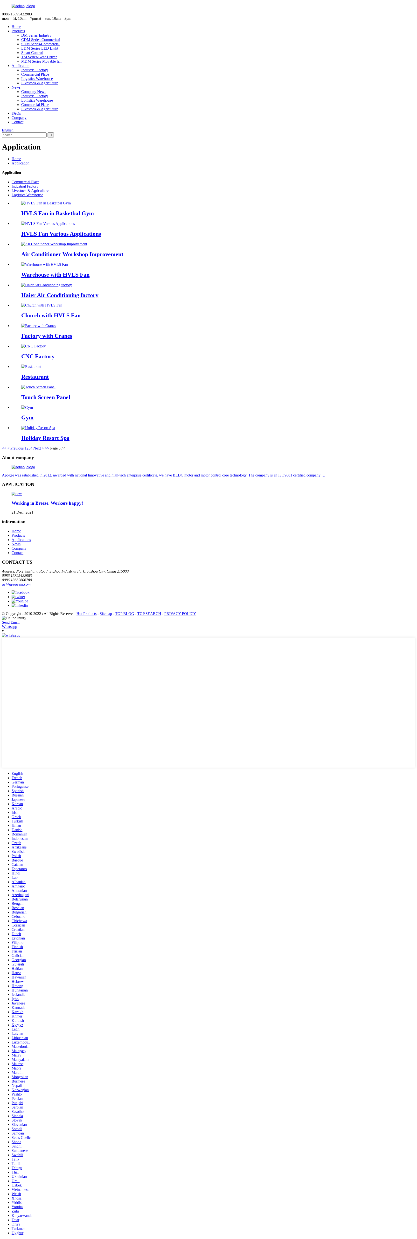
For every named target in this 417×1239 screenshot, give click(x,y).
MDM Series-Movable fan (41, 61)
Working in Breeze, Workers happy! (47, 503)
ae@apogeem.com (16, 584)
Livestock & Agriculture (39, 83)
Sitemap (106, 614)
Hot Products (86, 614)
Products (18, 31)
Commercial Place (35, 74)
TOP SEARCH (149, 614)
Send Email (11, 622)
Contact (17, 122)
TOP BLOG (124, 614)
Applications (21, 540)
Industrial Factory (34, 70)
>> (47, 448)
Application (20, 66)
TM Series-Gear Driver (39, 57)
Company (19, 118)
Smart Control (32, 53)
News (16, 87)
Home (16, 27)
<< (4, 448)
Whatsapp (9, 627)
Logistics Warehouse (37, 79)
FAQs (16, 113)
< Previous (15, 448)
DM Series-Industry (36, 35)
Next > (38, 448)
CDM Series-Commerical (40, 40)
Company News (33, 92)
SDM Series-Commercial (40, 44)
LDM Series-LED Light (39, 48)
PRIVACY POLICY (180, 614)
